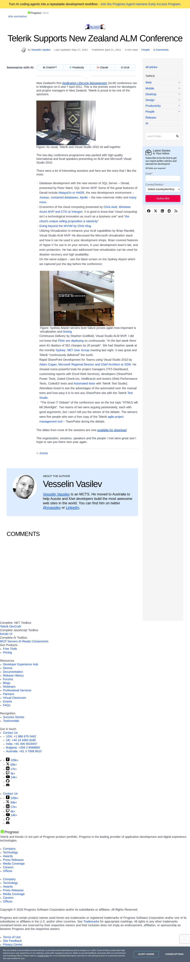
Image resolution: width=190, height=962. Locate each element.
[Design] (162, 100)
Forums (8, 679)
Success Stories (13, 717)
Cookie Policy (43, 955)
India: (21, 743)
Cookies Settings (174, 954)
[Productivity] (162, 106)
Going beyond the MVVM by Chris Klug (65, 226)
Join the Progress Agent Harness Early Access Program (140, 4)
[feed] (176, 211)
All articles (151, 67)
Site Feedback (12, 940)
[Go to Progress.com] (9, 833)
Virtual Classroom (14, 697)
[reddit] (169, 211)
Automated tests (84, 383)
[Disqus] (72, 578)
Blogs (6, 683)
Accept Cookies (146, 954)
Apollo (84, 197)
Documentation (13, 671)
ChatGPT (51, 67)
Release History (13, 675)
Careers (8, 867)
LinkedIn (72, 508)
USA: (21, 736)
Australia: (24, 751)
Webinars (9, 686)
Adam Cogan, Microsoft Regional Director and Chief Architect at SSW (85, 364)
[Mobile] (162, 89)
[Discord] (8, 785)
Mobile (149, 88)
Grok (126, 67)
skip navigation (17, 16)
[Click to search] (177, 136)
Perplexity (78, 67)
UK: (21, 740)
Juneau (44, 197)
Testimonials (11, 720)
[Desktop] (162, 94)
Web (148, 82)
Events (44, 453)
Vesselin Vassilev (56, 494)
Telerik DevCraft (10, 626)
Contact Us (10, 732)
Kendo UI (6, 633)
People (145, 49)
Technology (10, 852)
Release (150, 117)
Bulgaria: (23, 747)
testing (67, 331)
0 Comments (161, 49)
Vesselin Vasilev (40, 49)
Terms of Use (12, 937)
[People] (162, 112)
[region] (95, 954)
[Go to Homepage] (38, 16)
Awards (8, 856)
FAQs (6, 705)
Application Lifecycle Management (84, 83)
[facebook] (148, 211)
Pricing (7, 652)
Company (9, 848)
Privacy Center (12, 944)
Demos (7, 668)
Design (150, 100)
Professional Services (17, 690)
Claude (104, 67)
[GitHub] (8, 781)
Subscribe (162, 198)
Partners (8, 694)
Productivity (153, 105)
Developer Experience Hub (20, 664)
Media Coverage (14, 863)
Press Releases (13, 859)
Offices (7, 871)
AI (146, 123)
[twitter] (155, 211)
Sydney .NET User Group (72, 350)
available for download (111, 430)
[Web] (162, 83)
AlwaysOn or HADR (71, 192)
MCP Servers (9, 641)
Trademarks (91, 921)
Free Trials (10, 648)
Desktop (150, 94)
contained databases (64, 197)
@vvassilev (52, 508)
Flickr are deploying (71, 340)
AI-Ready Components (33, 641)
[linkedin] (162, 211)
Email (148, 173)
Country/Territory (154, 184)
